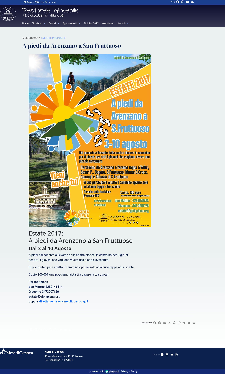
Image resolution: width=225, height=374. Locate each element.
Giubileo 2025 (91, 23)
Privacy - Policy (129, 371)
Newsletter (108, 23)
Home (25, 23)
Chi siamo (37, 23)
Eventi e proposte (53, 38)
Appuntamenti (70, 23)
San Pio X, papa (48, 2)
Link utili (121, 23)
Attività (52, 23)
